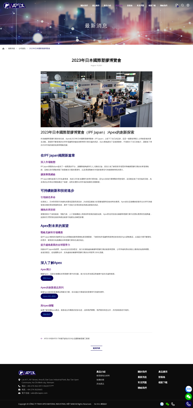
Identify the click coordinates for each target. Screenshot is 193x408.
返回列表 (96, 348)
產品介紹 (107, 5)
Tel (188, 404)
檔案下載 (152, 5)
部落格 (129, 5)
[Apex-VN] (14, 5)
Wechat (188, 396)
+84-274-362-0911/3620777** (40, 386)
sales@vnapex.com (39, 393)
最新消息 (119, 5)
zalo (188, 389)
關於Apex (47, 278)
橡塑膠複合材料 (103, 375)
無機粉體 (100, 380)
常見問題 (140, 5)
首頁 (3, 48)
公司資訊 (22, 48)
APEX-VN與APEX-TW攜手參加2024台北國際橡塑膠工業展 (67, 338)
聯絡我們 (163, 5)
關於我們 (84, 5)
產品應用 (95, 5)
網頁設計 (104, 404)
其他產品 (100, 384)
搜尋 (182, 5)
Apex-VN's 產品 (49, 296)
